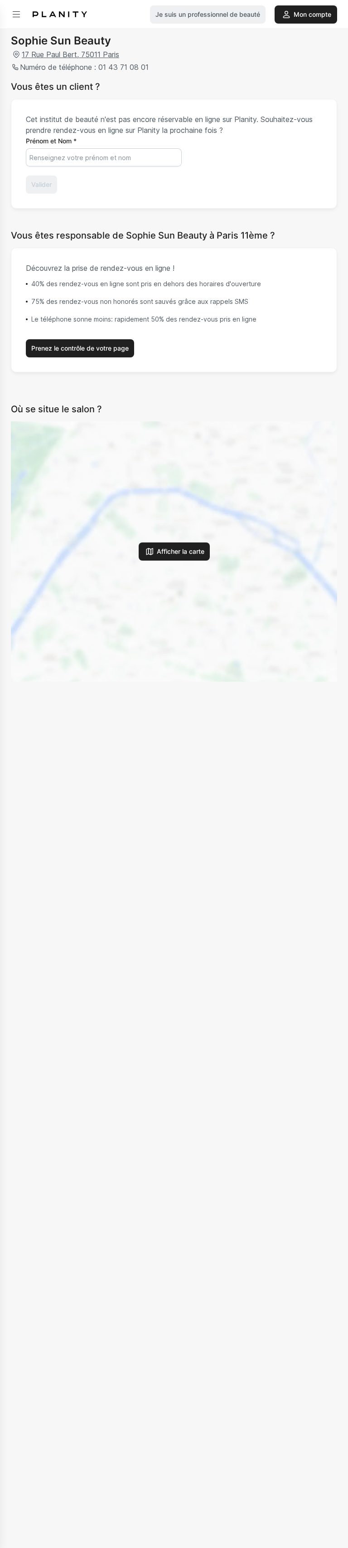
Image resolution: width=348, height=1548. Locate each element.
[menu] (16, 14)
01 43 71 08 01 (123, 67)
